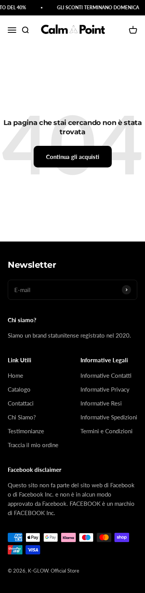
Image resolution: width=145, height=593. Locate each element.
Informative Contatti (105, 375)
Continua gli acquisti (72, 156)
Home (15, 375)
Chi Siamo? (22, 417)
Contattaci (21, 403)
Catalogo (19, 389)
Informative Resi (101, 403)
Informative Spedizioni (108, 417)
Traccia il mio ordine (33, 444)
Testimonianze (26, 430)
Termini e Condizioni (106, 430)
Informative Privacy (105, 389)
